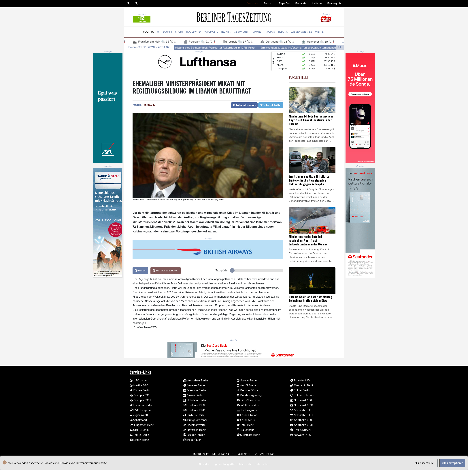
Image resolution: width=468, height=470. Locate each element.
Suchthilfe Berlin (250, 435)
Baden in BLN (196, 405)
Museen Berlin (195, 385)
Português (334, 3)
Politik (148, 31)
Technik (226, 31)
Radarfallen (193, 440)
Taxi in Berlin (141, 435)
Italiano (317, 3)
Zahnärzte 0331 (303, 415)
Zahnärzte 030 (302, 410)
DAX (279, 54)
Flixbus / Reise (195, 415)
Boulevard (193, 31)
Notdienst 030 (302, 400)
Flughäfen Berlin (143, 425)
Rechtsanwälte (196, 425)
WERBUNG (267, 454)
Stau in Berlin (248, 380)
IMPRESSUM (201, 454)
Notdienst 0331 (303, 405)
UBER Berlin (141, 430)
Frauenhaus (246, 430)
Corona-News (248, 415)
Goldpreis (282, 61)
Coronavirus (247, 420)
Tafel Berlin (246, 425)
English (268, 3)
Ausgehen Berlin (197, 380)
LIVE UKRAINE (302, 430)
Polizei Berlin (301, 390)
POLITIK (137, 104)
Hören (141, 270)
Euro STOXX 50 (284, 68)
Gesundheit (242, 31)
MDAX (280, 57)
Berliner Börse (248, 390)
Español (284, 3)
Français (301, 3)
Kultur (270, 31)
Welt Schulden (249, 405)
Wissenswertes (301, 31)
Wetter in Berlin (303, 385)
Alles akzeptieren (452, 463)
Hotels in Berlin (196, 400)
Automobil (211, 31)
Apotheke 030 (302, 420)
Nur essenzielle (424, 463)
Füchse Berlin (141, 390)
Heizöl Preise (247, 385)
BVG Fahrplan (142, 410)
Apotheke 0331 (303, 425)
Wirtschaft (164, 31)
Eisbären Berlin (142, 405)
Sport (179, 31)
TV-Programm (249, 410)
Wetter (320, 31)
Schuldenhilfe (301, 380)
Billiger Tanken (195, 435)
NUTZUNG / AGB (222, 454)
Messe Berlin (194, 395)
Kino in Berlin (141, 440)
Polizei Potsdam (303, 395)
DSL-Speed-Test (251, 400)
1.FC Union (140, 380)
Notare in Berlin (196, 430)
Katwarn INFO (302, 435)
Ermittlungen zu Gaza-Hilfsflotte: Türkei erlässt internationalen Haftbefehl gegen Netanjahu (266, 47)
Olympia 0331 (142, 400)
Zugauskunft (140, 415)
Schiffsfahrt (140, 420)
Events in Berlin (196, 390)
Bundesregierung (250, 395)
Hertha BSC (140, 385)
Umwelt (257, 31)
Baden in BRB (196, 410)
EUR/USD (281, 65)
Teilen (245, 105)
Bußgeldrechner (196, 420)
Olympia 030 (141, 395)
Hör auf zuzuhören (166, 270)
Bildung (283, 31)
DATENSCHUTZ (247, 454)
